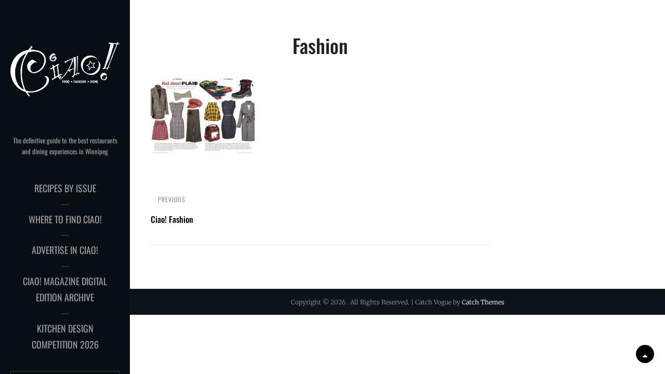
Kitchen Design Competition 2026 (65, 337)
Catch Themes (483, 302)
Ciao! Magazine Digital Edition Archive (65, 289)
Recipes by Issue (65, 188)
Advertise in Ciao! (65, 250)
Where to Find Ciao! (65, 219)
